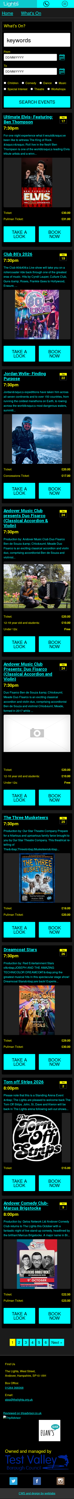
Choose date (62, 57)
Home (7, 13)
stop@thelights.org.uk (19, 1399)
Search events (37, 102)
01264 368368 (14, 1388)
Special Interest (17, 89)
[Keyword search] (37, 40)
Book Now (54, 234)
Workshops (58, 89)
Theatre (39, 89)
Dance (47, 83)
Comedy (31, 83)
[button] (46, 4)
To (14, 68)
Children (13, 83)
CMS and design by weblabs (37, 1493)
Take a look (19, 234)
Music (62, 83)
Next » (56, 1342)
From (14, 54)
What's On (31, 13)
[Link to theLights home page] (18, 4)
